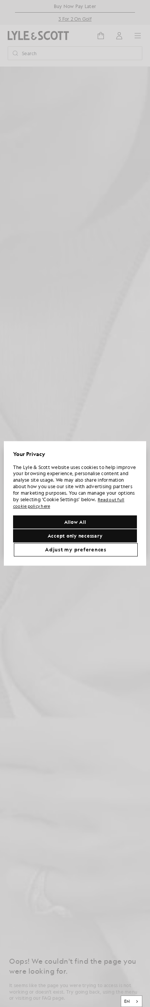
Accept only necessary (75, 536)
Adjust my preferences (76, 550)
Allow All (75, 522)
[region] (75, 503)
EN (127, 1001)
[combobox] (132, 1001)
